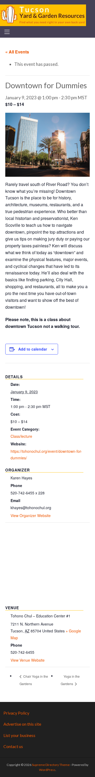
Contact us (13, 746)
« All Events (17, 52)
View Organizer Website (31, 515)
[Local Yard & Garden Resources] (43, 14)
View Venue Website (28, 660)
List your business (19, 735)
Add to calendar (32, 349)
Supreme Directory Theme (51, 765)
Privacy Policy (16, 712)
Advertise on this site (22, 723)
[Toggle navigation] (7, 32)
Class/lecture (21, 436)
